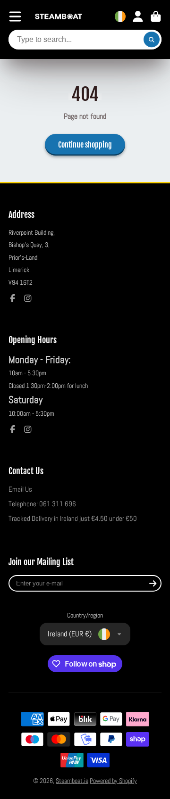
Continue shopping (85, 144)
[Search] (152, 40)
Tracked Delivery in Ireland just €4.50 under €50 (72, 518)
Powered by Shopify (113, 780)
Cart (156, 16)
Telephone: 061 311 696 (42, 504)
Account (138, 16)
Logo (58, 17)
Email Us (20, 489)
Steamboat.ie (72, 780)
